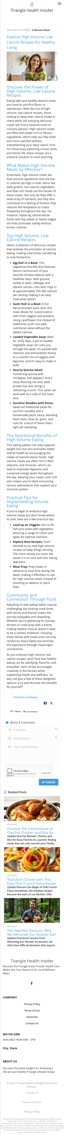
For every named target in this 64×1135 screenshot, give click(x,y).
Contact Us (32, 1092)
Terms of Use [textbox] (32, 1010)
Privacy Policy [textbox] (32, 1004)
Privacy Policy (32, 1111)
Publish (50, 782)
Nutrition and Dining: (26, 697)
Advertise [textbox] (32, 1017)
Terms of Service (32, 1102)
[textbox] (32, 10)
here (44, 1132)
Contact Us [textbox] (32, 1023)
